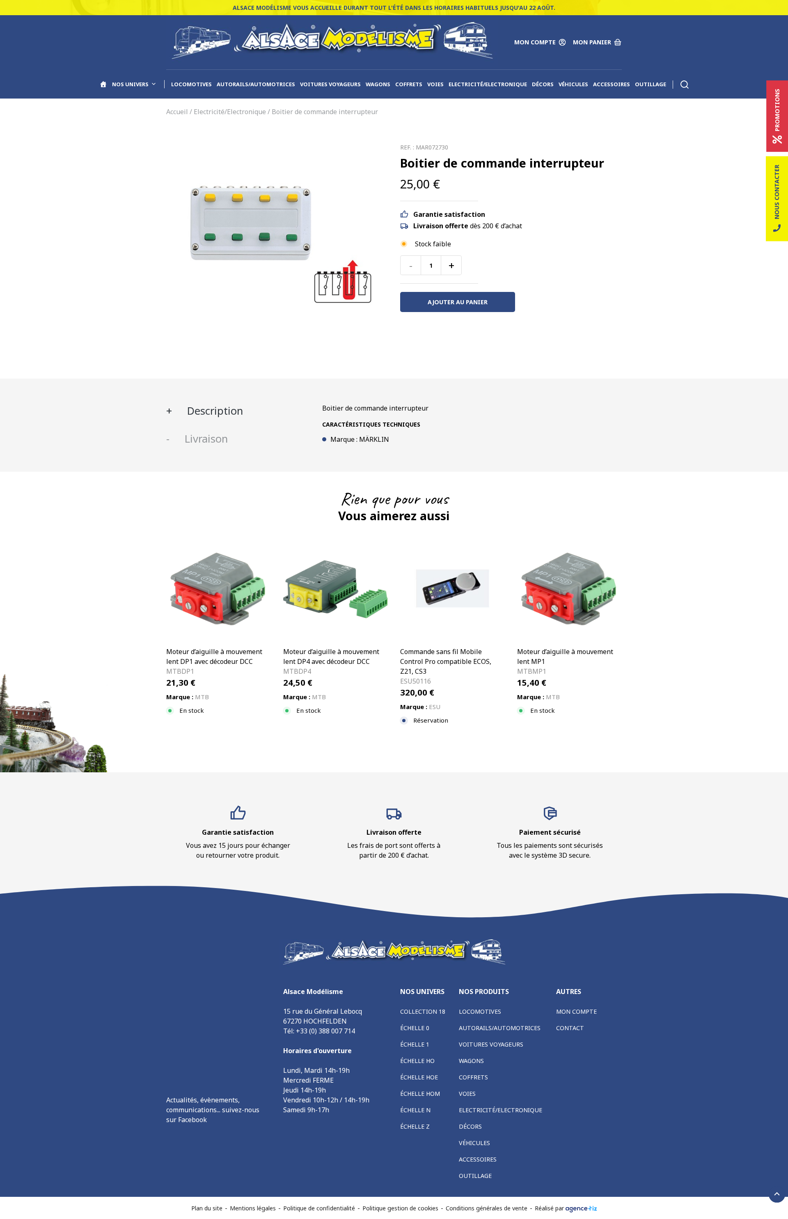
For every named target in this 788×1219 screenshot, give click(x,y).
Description (213, 411)
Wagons (378, 84)
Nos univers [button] (130, 84)
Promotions (777, 110)
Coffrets (408, 84)
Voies (435, 84)
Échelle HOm (420, 1093)
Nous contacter (777, 192)
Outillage (650, 84)
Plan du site (206, 1208)
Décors (543, 84)
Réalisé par (550, 1208)
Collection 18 (422, 1011)
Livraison (205, 439)
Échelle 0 (414, 1028)
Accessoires (611, 84)
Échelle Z (415, 1126)
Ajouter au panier (458, 302)
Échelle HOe (419, 1077)
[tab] (238, 411)
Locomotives (191, 84)
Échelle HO (417, 1061)
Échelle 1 (414, 1044)
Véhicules (573, 84)
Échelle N (415, 1110)
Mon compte (576, 1011)
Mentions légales (253, 1208)
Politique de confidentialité (319, 1208)
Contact (570, 1028)
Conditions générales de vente (486, 1208)
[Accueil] (103, 84)
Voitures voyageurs (330, 84)
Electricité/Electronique (488, 84)
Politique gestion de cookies (400, 1208)
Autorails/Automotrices (256, 84)
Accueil (177, 111)
